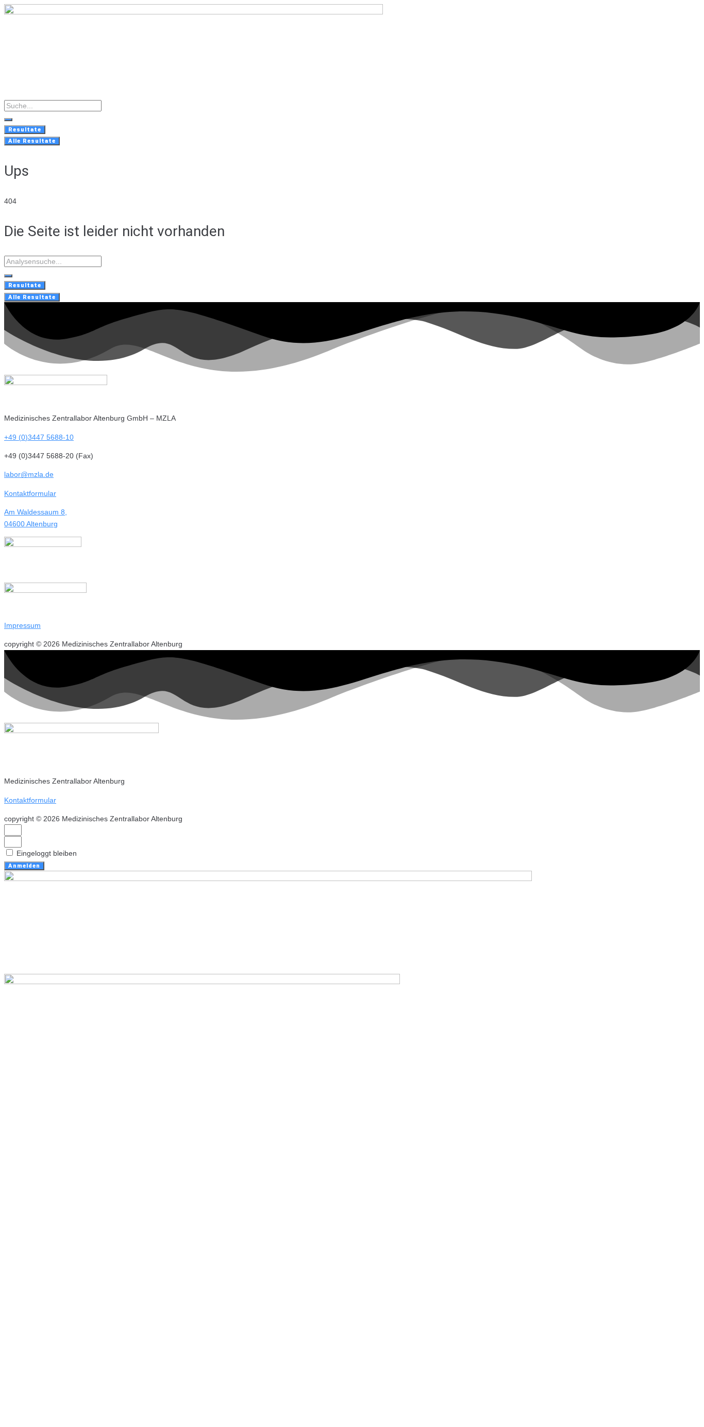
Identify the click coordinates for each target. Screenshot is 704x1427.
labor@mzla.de (29, 474)
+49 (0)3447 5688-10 (39, 437)
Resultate (24, 129)
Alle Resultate (32, 141)
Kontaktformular (30, 493)
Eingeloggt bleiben (45, 853)
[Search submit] (8, 119)
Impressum (22, 625)
